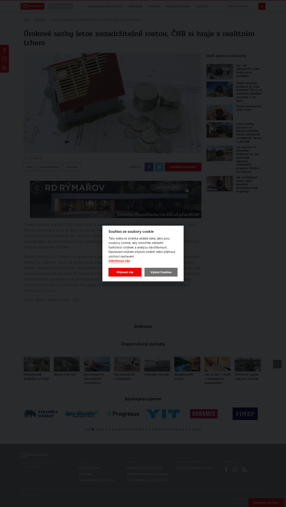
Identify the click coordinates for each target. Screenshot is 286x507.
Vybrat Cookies (161, 272)
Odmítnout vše (119, 261)
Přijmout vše (125, 272)
